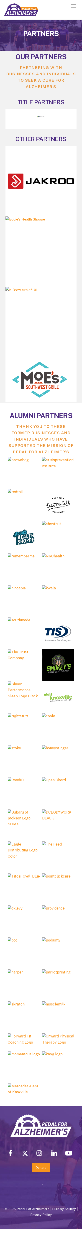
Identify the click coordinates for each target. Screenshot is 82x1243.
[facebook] (11, 1153)
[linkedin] (55, 1153)
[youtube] (69, 1153)
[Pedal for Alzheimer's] (21, 14)
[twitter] (26, 1153)
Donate (41, 1167)
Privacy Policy (41, 1215)
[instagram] (40, 1153)
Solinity (70, 1209)
